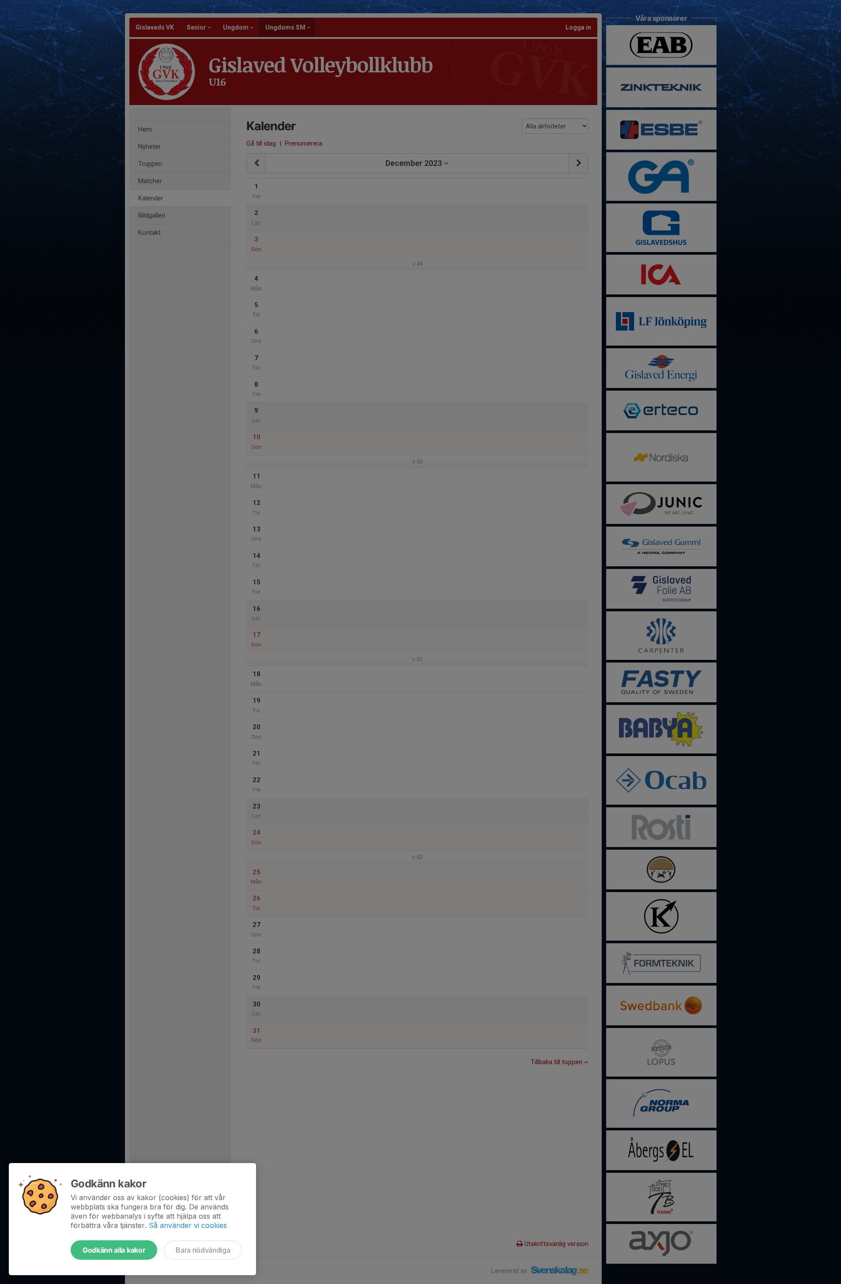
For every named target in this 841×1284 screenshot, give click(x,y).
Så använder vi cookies (188, 1225)
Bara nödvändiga (203, 1250)
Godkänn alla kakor (114, 1250)
